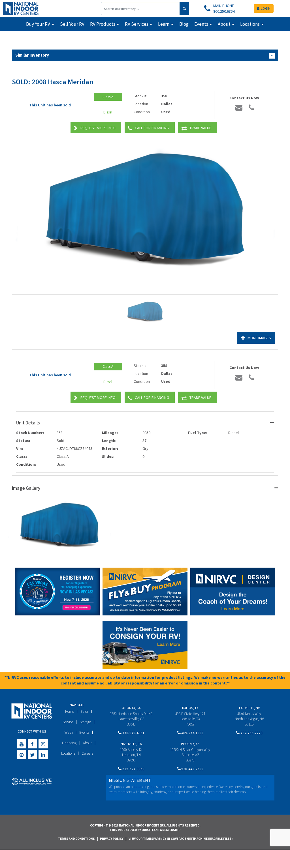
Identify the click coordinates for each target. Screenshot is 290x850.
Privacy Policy (111, 839)
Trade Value (200, 127)
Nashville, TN (131, 744)
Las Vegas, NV (249, 708)
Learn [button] (163, 24)
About (87, 742)
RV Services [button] (136, 24)
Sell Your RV (72, 24)
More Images (259, 337)
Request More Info (98, 127)
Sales (84, 711)
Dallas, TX (190, 708)
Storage (85, 722)
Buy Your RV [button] (38, 24)
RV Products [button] (102, 24)
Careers (87, 753)
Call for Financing (152, 127)
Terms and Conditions (76, 839)
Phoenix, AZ (190, 744)
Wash (69, 732)
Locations (68, 753)
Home (69, 711)
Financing (69, 742)
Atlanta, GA (131, 708)
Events (84, 732)
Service (68, 722)
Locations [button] (250, 24)
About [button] (224, 24)
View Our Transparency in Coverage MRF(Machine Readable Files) (181, 839)
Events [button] (201, 24)
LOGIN (265, 8)
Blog (184, 24)
